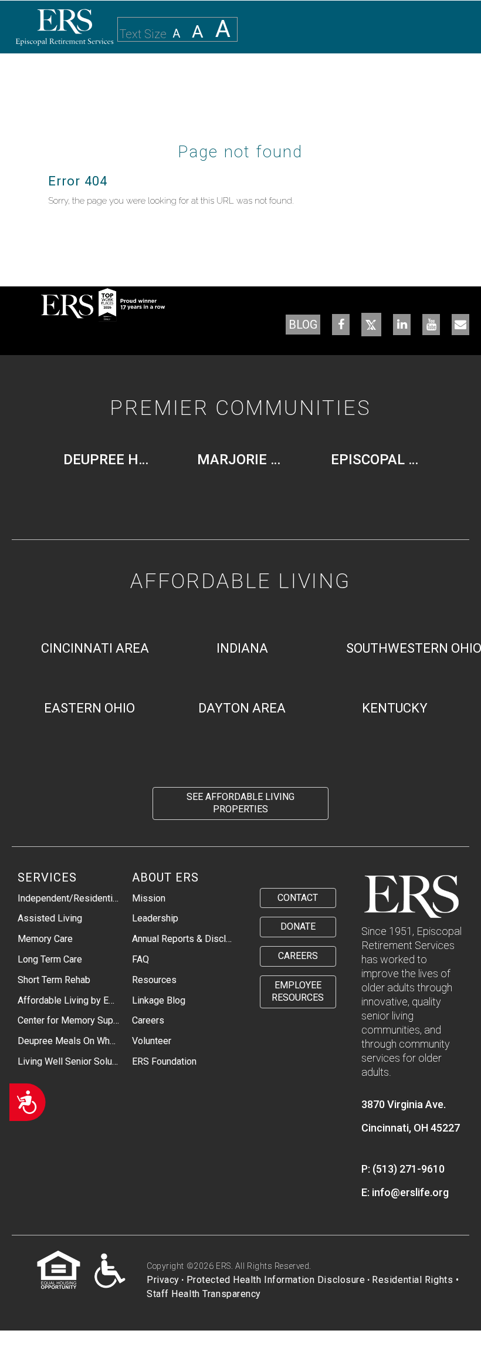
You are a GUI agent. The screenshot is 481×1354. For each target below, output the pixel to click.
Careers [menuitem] (148, 1020)
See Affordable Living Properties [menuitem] (240, 803)
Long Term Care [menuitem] (50, 959)
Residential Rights (412, 1279)
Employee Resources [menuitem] (298, 991)
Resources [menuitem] (154, 979)
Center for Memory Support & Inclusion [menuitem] (69, 1020)
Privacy (163, 1279)
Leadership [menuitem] (155, 918)
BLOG (303, 325)
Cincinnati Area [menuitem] (95, 648)
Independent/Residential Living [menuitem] (69, 898)
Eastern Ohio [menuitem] (89, 708)
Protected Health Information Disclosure (276, 1279)
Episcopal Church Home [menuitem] (380, 459)
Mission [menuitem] (148, 898)
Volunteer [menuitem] (151, 1040)
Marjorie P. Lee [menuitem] (246, 459)
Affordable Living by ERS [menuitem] (69, 1000)
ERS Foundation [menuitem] (164, 1061)
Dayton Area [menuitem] (242, 708)
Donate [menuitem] (298, 926)
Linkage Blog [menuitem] (158, 1000)
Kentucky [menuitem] (395, 708)
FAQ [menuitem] (140, 959)
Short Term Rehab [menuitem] (54, 979)
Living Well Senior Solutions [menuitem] (69, 1061)
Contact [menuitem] (297, 897)
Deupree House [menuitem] (112, 459)
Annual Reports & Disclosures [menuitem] (183, 938)
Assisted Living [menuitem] (50, 918)
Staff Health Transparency (204, 1293)
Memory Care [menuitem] (45, 938)
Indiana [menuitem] (242, 648)
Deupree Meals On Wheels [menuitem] (69, 1040)
